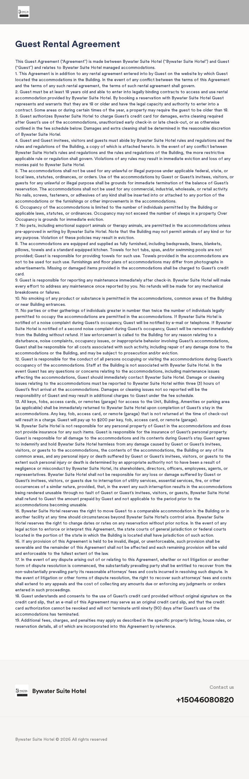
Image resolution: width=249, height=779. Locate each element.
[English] (220, 12)
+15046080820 (190, 12)
